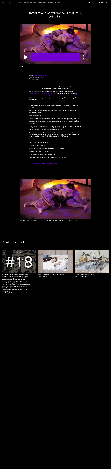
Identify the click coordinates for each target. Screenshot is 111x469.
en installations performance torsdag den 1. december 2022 (58, 95)
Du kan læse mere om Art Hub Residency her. (43, 163)
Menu (4, 2)
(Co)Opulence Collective (40, 75)
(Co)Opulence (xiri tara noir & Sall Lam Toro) (43, 93)
